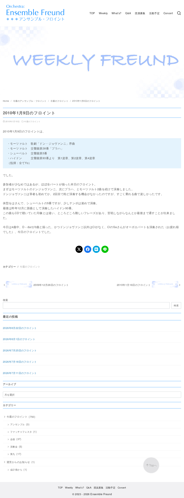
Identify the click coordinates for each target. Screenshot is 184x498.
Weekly (103, 13)
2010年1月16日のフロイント (134, 285)
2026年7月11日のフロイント (20, 373)
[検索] (179, 13)
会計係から (16, 469)
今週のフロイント (59, 100)
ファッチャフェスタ (21, 431)
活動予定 (154, 13)
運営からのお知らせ (18, 462)
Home (6, 100)
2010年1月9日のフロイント (86, 100)
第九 (12, 454)
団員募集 (140, 13)
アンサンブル (17, 424)
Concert (168, 13)
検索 (5, 300)
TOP (92, 13)
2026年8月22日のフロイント (20, 328)
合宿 (12, 439)
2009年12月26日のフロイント (51, 285)
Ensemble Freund (101, 494)
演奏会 (13, 446)
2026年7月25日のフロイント (20, 350)
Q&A (128, 13)
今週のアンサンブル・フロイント (30, 100)
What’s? (116, 13)
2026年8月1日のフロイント (19, 339)
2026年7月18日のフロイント (20, 361)
